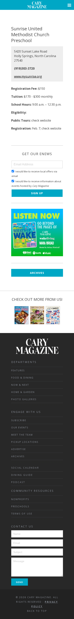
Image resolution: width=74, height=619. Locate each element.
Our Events (19, 427)
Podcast (18, 482)
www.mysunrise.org (28, 76)
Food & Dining (22, 377)
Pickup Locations (24, 442)
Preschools (20, 506)
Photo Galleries (23, 399)
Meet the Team (22, 434)
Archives (37, 273)
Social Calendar (25, 467)
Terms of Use (22, 513)
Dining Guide (22, 475)
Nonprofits (20, 499)
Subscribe (18, 420)
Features (18, 370)
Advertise (18, 449)
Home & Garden (23, 392)
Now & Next (20, 384)
